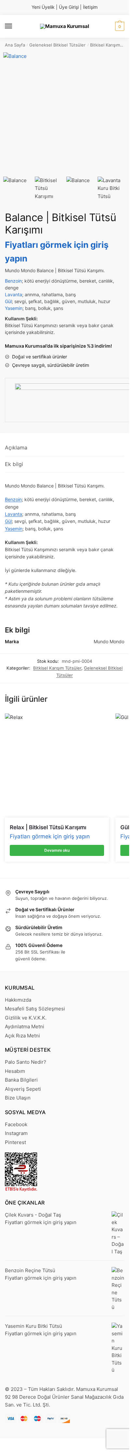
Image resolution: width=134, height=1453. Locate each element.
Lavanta (13, 294)
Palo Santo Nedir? (25, 1062)
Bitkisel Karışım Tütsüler (57, 668)
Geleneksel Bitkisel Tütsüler (57, 44)
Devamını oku (57, 850)
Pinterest (15, 1142)
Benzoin (13, 281)
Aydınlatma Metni (24, 1026)
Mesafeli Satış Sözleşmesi (35, 1009)
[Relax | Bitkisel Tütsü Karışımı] (57, 765)
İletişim (90, 7)
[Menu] (14, 26)
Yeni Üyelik (43, 7)
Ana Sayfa (15, 44)
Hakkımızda (18, 1000)
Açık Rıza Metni (22, 1036)
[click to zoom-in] (64, 113)
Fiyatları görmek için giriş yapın (50, 836)
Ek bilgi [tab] (14, 464)
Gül (8, 301)
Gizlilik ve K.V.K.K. (26, 1018)
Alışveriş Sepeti (23, 1089)
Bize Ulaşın (18, 1098)
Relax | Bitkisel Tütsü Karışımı (48, 827)
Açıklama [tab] (16, 447)
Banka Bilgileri (21, 1080)
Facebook (16, 1124)
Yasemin (13, 308)
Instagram (16, 1133)
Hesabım (15, 1071)
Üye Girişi (69, 7)
